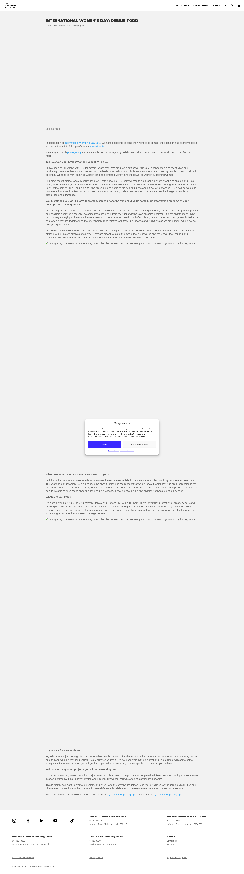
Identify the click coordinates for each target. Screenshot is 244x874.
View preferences (139, 444)
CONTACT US (219, 6)
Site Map (171, 844)
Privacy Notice (96, 857)
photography (74, 152)
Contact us (172, 840)
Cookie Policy (113, 451)
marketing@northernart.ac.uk (103, 844)
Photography (78, 25)
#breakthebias (97, 146)
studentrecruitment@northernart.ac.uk (30, 844)
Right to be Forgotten (177, 857)
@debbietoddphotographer (123, 794)
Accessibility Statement (23, 857)
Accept (104, 444)
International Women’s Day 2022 (83, 143)
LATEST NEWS (201, 6)
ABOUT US (181, 6)
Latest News (65, 25)
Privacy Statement (127, 451)
